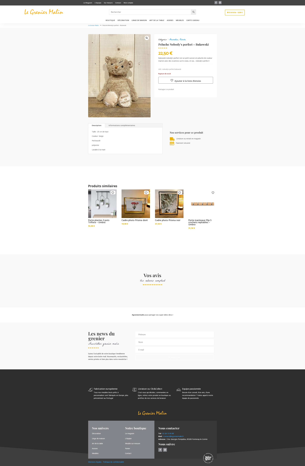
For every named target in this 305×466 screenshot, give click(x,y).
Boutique (110, 20)
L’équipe (98, 3)
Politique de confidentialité (113, 462)
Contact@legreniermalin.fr (173, 436)
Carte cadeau (192, 20)
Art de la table (156, 20)
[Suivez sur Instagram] (220, 2)
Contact (118, 3)
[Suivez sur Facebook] (216, 2)
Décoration (123, 20)
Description (96, 125)
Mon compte (128, 3)
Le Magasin (87, 3)
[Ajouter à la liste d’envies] (113, 192)
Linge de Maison (139, 20)
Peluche (183, 40)
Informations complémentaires (122, 125)
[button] (147, 38)
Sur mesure (108, 3)
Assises (170, 20)
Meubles (180, 20)
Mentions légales (95, 462)
